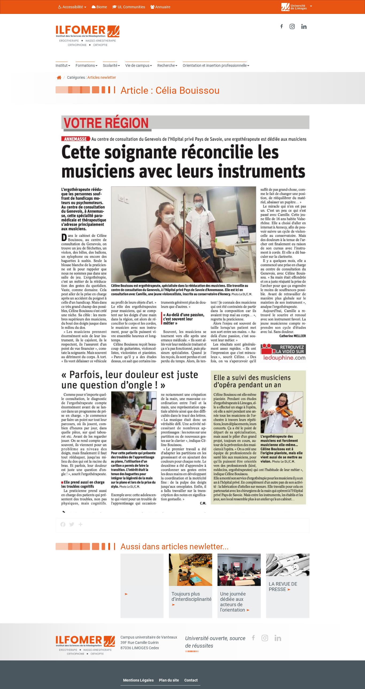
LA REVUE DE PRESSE (283, 586)
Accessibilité (73, 7)
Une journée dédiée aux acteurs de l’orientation (233, 601)
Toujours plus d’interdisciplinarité (192, 596)
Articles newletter (101, 77)
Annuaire (162, 7)
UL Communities (131, 7)
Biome (101, 7)
